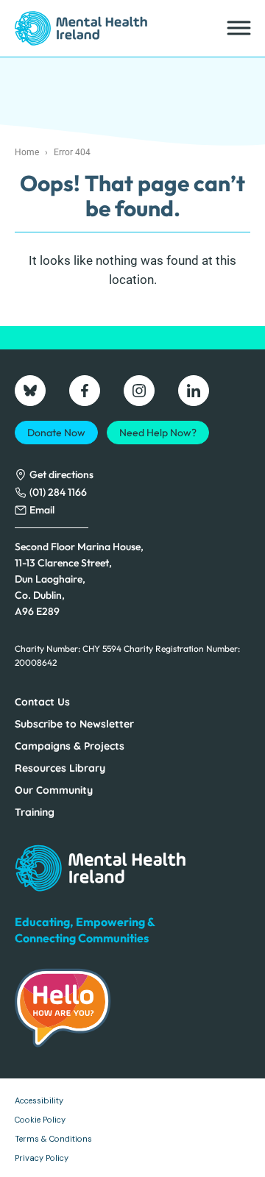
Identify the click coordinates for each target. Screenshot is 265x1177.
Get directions (61, 474)
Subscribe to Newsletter (74, 723)
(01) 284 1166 (58, 492)
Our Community (54, 790)
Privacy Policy (41, 1158)
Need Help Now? (158, 432)
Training (34, 812)
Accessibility (39, 1100)
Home (27, 152)
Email (41, 509)
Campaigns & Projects (69, 746)
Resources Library (60, 768)
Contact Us (42, 701)
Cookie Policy (40, 1119)
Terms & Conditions (53, 1139)
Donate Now (56, 432)
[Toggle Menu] (237, 28)
